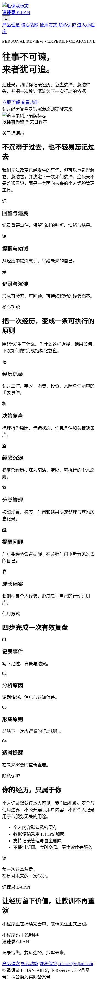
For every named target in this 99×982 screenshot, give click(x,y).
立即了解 (11, 102)
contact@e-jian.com (75, 963)
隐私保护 (67, 25)
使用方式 (48, 25)
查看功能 (29, 102)
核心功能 (29, 25)
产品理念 (11, 25)
